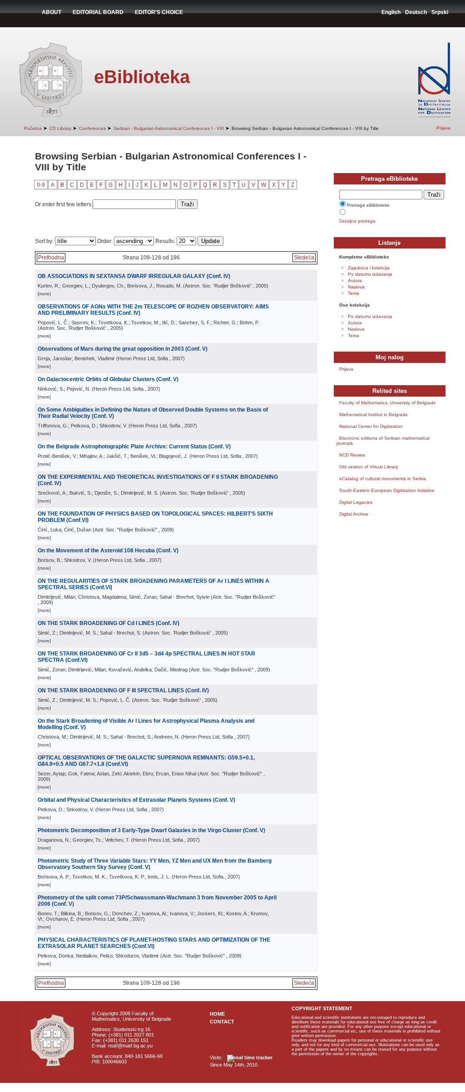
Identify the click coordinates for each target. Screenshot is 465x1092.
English (391, 12)
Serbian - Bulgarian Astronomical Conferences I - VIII (169, 128)
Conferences (92, 128)
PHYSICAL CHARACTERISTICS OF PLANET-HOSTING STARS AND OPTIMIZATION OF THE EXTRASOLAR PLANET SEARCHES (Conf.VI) (154, 943)
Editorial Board (98, 12)
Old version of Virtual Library (368, 466)
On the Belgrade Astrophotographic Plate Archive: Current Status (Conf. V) (134, 446)
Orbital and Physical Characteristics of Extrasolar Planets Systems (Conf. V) (136, 800)
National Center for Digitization (371, 426)
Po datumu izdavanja (370, 274)
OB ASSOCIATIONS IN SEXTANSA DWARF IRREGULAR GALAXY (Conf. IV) (134, 276)
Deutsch (416, 12)
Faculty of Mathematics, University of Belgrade (387, 402)
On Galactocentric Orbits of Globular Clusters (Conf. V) (108, 379)
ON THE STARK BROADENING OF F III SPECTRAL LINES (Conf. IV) (123, 690)
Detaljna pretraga (357, 220)
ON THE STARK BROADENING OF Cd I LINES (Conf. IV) (108, 623)
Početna (33, 128)
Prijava (443, 127)
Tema (353, 293)
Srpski (439, 12)
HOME (217, 1014)
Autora (355, 280)
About (51, 12)
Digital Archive (353, 513)
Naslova (356, 286)
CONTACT (222, 1021)
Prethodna (51, 257)
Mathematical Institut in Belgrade (373, 414)
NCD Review (352, 454)
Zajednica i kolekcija (369, 267)
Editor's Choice (159, 12)
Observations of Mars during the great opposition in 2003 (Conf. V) (123, 349)
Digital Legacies (355, 502)
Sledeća (304, 257)
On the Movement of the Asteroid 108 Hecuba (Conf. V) (108, 550)
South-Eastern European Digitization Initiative (387, 490)
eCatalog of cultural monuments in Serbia (382, 478)
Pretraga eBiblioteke (368, 205)
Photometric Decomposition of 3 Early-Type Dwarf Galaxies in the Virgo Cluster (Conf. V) (151, 830)
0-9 (41, 185)
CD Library (60, 128)
